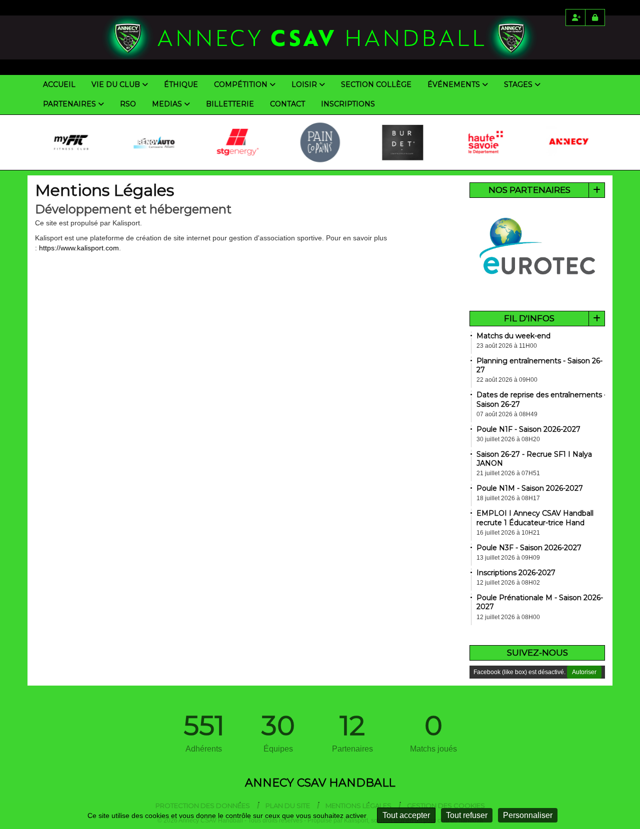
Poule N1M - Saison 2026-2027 (529, 488)
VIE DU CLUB (116, 84)
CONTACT (287, 103)
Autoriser (584, 672)
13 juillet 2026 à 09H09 (508, 557)
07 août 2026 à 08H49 (507, 414)
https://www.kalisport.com (79, 248)
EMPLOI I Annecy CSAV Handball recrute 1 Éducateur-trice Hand (535, 518)
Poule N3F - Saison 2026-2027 (529, 547)
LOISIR (304, 84)
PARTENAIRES (69, 103)
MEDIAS (167, 103)
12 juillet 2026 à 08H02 (508, 582)
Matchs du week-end (513, 335)
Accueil (59, 84)
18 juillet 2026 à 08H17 (508, 498)
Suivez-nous (537, 653)
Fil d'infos (529, 318)
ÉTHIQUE (181, 84)
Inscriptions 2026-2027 (516, 572)
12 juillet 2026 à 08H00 (508, 617)
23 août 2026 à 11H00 (506, 345)
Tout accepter (406, 815)
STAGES (518, 84)
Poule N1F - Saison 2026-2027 (528, 429)
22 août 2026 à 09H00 (507, 379)
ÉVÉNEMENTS (454, 84)
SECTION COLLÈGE (376, 84)
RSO (128, 103)
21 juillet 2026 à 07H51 (508, 473)
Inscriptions (348, 103)
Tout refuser (467, 815)
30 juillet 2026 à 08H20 (508, 439)
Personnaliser (527, 815)
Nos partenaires (529, 190)
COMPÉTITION (241, 84)
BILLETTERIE (230, 103)
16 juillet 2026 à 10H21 (508, 532)
